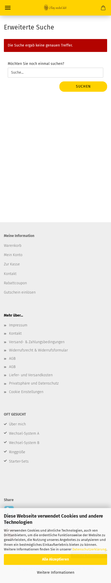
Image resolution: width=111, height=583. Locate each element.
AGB (12, 358)
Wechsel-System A (24, 433)
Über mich (17, 424)
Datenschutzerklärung (89, 549)
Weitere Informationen (55, 572)
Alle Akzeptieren (55, 559)
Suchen (83, 86)
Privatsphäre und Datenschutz (34, 383)
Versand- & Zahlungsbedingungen (37, 342)
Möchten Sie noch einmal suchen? (36, 64)
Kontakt (15, 333)
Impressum (18, 325)
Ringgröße (17, 452)
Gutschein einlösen (20, 292)
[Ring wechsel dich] (55, 8)
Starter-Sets (19, 461)
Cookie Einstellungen (26, 392)
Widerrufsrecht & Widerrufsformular (38, 350)
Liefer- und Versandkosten (31, 375)
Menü (7, 8)
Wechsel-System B (24, 443)
